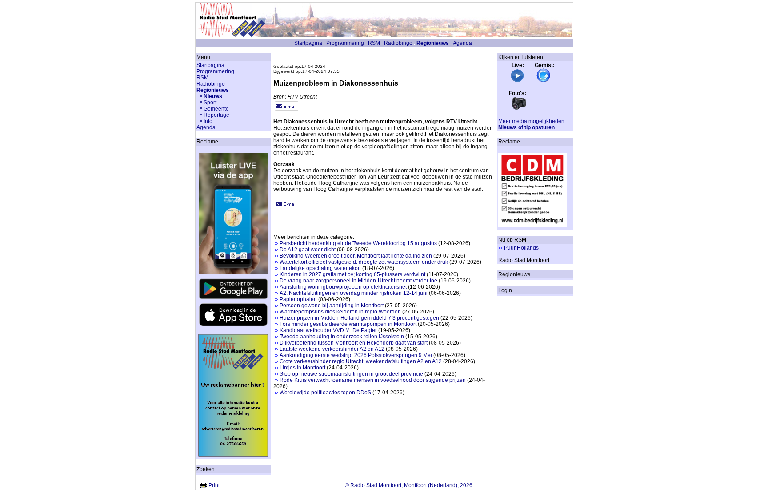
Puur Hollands (521, 248)
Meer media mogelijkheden (531, 121)
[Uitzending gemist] (543, 81)
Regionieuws (432, 43)
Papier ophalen (298, 299)
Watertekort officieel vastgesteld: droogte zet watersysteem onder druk (364, 262)
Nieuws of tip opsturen (526, 127)
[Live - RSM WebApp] (517, 81)
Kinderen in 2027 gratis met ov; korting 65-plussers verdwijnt (352, 274)
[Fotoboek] (519, 109)
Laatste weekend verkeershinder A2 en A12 (332, 349)
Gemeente (216, 109)
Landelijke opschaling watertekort (320, 268)
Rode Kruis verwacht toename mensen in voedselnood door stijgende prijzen (373, 380)
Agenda (462, 43)
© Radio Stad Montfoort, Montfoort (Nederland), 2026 (408, 485)
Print (214, 485)
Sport (210, 102)
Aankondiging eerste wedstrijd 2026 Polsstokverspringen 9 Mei (356, 355)
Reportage (216, 115)
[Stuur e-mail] (286, 109)
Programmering (345, 43)
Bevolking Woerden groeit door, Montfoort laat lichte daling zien (356, 256)
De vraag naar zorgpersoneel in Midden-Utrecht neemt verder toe (358, 281)
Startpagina (308, 43)
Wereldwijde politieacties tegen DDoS (325, 392)
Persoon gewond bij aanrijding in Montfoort (332, 305)
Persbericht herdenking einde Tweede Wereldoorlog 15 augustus (358, 243)
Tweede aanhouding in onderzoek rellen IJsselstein (342, 336)
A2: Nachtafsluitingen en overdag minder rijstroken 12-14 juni (354, 293)
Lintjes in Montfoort (302, 368)
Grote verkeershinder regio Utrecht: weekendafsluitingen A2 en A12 (361, 361)
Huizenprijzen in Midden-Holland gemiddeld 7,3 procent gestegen (359, 318)
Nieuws (213, 96)
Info (208, 121)
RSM (374, 43)
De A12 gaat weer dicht (308, 249)
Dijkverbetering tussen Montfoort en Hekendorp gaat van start (354, 343)
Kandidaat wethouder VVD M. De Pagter (328, 330)
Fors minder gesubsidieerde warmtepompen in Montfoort (348, 324)
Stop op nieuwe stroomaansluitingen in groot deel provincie (351, 374)
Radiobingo (398, 43)
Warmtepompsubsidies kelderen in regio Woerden (340, 312)
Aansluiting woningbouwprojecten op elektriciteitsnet (343, 287)
